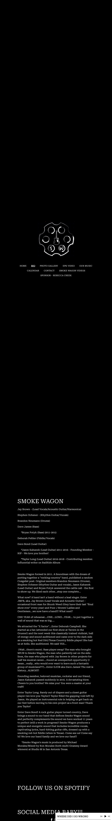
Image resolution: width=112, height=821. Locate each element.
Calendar (33, 270)
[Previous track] (101, 816)
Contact (49, 270)
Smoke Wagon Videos (72, 270)
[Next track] (109, 816)
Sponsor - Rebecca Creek (56, 275)
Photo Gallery (49, 266)
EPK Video (69, 266)
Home (23, 266)
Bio (33, 266)
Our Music (85, 266)
